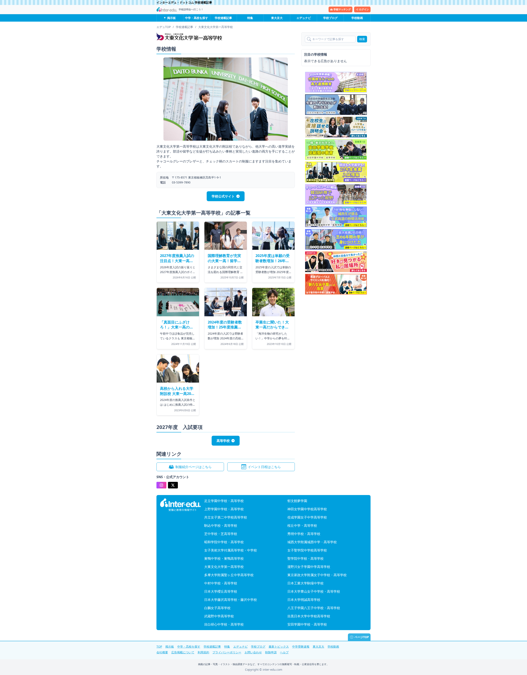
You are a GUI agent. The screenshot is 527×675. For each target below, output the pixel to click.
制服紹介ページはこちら (193, 467)
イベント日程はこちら (264, 467)
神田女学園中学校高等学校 (307, 509)
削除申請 (271, 652)
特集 (250, 18)
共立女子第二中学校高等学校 (225, 517)
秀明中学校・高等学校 (303, 533)
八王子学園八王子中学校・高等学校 (313, 608)
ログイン (364, 9)
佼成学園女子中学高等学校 (307, 517)
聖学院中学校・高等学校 (305, 558)
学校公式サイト (223, 196)
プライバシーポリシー (226, 652)
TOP (159, 646)
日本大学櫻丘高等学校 (220, 591)
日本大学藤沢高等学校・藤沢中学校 (230, 599)
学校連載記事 (223, 18)
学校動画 (357, 18)
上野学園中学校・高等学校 (224, 509)
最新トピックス (279, 646)
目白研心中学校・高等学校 (224, 624)
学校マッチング (342, 9)
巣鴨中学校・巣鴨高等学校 (224, 558)
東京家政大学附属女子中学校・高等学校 (317, 575)
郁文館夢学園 (297, 501)
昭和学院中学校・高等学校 (224, 542)
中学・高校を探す (196, 18)
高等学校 (223, 440)
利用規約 (203, 652)
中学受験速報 (300, 646)
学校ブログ (330, 18)
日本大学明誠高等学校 (303, 599)
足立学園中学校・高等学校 (224, 501)
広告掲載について (182, 652)
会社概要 (162, 652)
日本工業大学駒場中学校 (305, 583)
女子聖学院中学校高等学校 (307, 550)
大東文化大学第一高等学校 (224, 566)
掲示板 (171, 18)
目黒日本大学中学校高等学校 (308, 616)
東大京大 (277, 18)
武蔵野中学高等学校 (219, 616)
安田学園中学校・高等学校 (307, 624)
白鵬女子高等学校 (217, 608)
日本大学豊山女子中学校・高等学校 (313, 591)
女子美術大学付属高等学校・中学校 (230, 550)
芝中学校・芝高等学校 (220, 533)
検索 (362, 39)
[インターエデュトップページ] (180, 505)
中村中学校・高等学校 (220, 583)
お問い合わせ (253, 652)
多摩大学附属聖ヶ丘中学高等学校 (229, 575)
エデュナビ (303, 18)
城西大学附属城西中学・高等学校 (312, 542)
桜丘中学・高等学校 (302, 525)
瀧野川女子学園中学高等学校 (308, 566)
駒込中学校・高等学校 (220, 525)
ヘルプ (284, 652)
